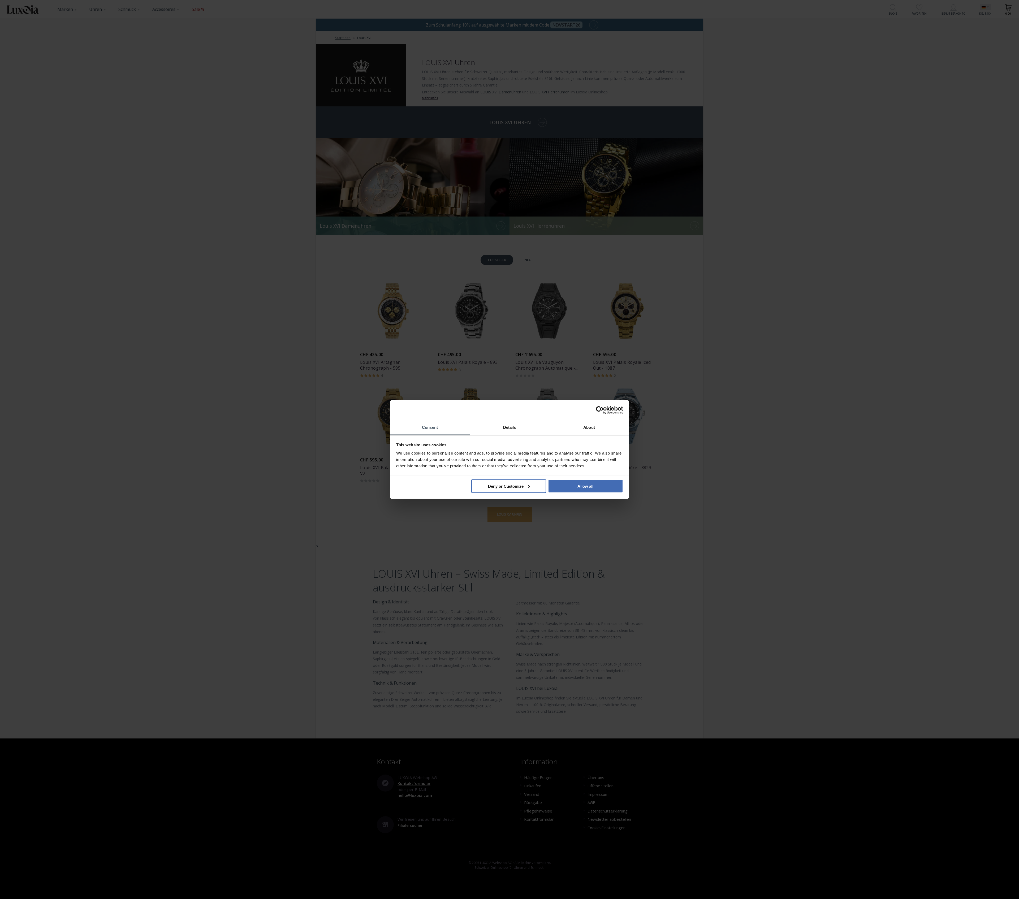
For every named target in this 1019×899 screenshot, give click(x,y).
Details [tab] (509, 427)
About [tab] (589, 427)
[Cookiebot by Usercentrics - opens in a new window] (600, 410)
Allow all (585, 486)
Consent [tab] (430, 427)
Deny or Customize (506, 486)
